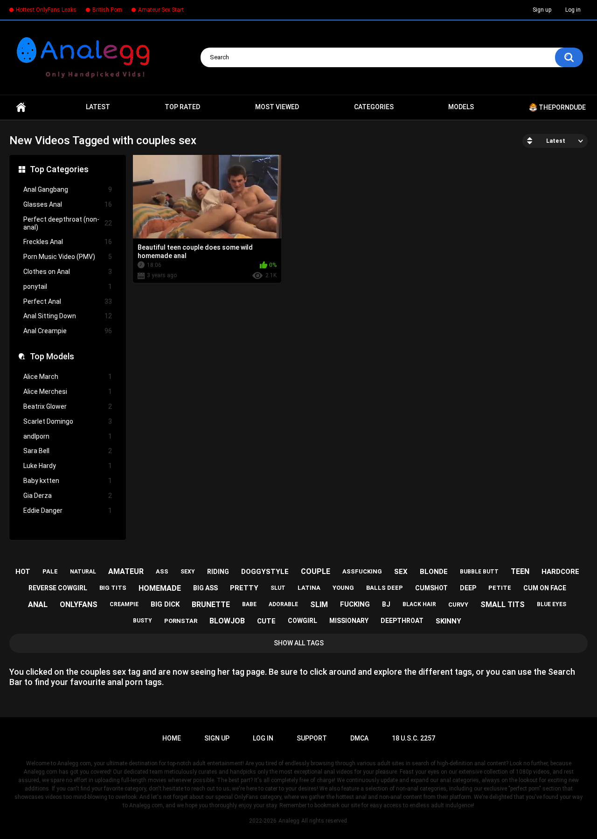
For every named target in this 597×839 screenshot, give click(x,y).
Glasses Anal (67, 204)
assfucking (362, 571)
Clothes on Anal (67, 271)
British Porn (107, 10)
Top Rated (182, 107)
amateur (126, 571)
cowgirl (302, 620)
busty (142, 620)
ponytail (67, 286)
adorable (283, 604)
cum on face (544, 588)
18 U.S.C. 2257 (413, 738)
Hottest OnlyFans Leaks (46, 10)
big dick (165, 604)
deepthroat (402, 620)
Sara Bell (67, 450)
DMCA (359, 738)
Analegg (288, 821)
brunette (211, 604)
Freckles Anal (67, 241)
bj (386, 604)
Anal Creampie (67, 331)
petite (499, 587)
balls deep (384, 587)
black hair (419, 604)
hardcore (560, 571)
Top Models (52, 356)
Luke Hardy (67, 465)
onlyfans (78, 604)
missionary (348, 620)
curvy (458, 604)
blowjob (227, 620)
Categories (374, 107)
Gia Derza (67, 495)
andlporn (67, 436)
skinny (448, 621)
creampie (124, 604)
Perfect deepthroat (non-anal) (67, 223)
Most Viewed (277, 107)
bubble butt (479, 571)
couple (315, 571)
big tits (112, 587)
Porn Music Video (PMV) (67, 256)
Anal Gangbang (67, 189)
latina (309, 587)
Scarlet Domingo (67, 421)
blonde (434, 571)
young (343, 587)
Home (21, 107)
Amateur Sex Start (161, 10)
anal (38, 604)
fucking (355, 604)
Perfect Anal (67, 301)
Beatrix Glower (67, 406)
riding (218, 571)
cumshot (431, 588)
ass (162, 571)
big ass (205, 588)
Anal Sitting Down (67, 316)
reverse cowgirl (57, 588)
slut (278, 588)
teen (520, 571)
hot (22, 571)
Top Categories (59, 169)
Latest (98, 107)
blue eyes (551, 604)
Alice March (67, 376)
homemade (160, 588)
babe (249, 604)
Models (461, 107)
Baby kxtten (67, 480)
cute (266, 621)
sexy (187, 571)
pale (50, 571)
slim (319, 604)
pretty (244, 588)
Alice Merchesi (67, 391)
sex (401, 571)
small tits (502, 604)
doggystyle (265, 571)
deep (468, 588)
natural (83, 571)
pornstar (180, 620)
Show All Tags (299, 643)
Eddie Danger (67, 510)
